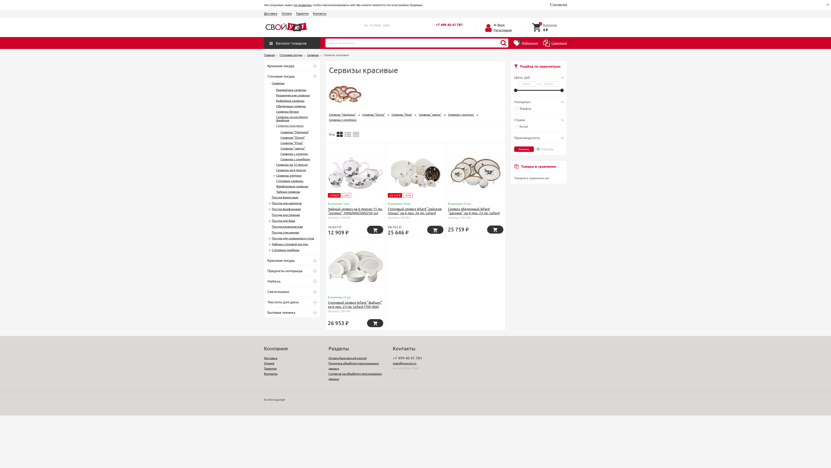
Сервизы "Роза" (291, 143)
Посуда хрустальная (286, 215)
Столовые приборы (286, 250)
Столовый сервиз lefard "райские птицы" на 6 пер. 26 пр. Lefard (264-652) (415, 212)
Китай (524, 126)
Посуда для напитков (287, 203)
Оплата (287, 13)
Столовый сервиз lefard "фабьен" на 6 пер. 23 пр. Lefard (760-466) (355, 304)
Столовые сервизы (289, 181)
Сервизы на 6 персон (291, 170)
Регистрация (503, 30)
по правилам (303, 5)
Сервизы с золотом (294, 154)
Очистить (546, 149)
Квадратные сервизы (291, 90)
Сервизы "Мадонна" (294, 132)
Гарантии (302, 13)
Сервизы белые (287, 111)
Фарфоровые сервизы (292, 186)
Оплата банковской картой (348, 358)
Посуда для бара (283, 221)
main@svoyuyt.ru (404, 363)
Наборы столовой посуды (290, 244)
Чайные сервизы (288, 191)
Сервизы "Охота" (292, 137)
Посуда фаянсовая (285, 197)
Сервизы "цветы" (292, 148)
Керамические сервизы (293, 95)
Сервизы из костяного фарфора (292, 118)
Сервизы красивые (290, 125)
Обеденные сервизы (291, 106)
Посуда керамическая (287, 226)
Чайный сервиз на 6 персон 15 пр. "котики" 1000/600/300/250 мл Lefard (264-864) (355, 212)
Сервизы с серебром (295, 159)
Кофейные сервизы (290, 100)
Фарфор (525, 108)
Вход (501, 25)
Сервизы (278, 83)
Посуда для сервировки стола (293, 238)
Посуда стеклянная (285, 232)
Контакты (320, 13)
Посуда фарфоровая (286, 209)
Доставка (270, 13)
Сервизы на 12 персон (292, 164)
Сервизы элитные (289, 175)
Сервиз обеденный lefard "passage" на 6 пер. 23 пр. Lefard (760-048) (473, 212)
